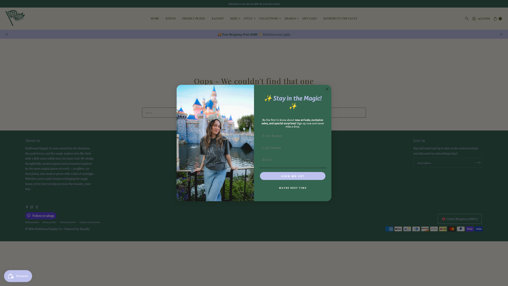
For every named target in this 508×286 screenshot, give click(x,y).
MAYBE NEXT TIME (293, 187)
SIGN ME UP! (292, 176)
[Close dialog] (327, 89)
